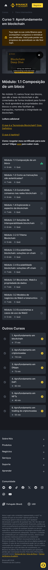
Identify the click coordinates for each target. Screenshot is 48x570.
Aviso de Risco (31, 554)
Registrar (37, 5)
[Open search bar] (29, 5)
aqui (19, 144)
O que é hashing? (10, 134)
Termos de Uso (20, 554)
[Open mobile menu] (46, 5)
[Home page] (19, 5)
